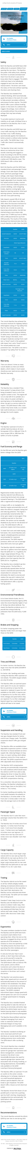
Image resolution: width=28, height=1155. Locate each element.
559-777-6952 (19, 1141)
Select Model (10, 8)
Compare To (16, 8)
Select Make (4, 8)
